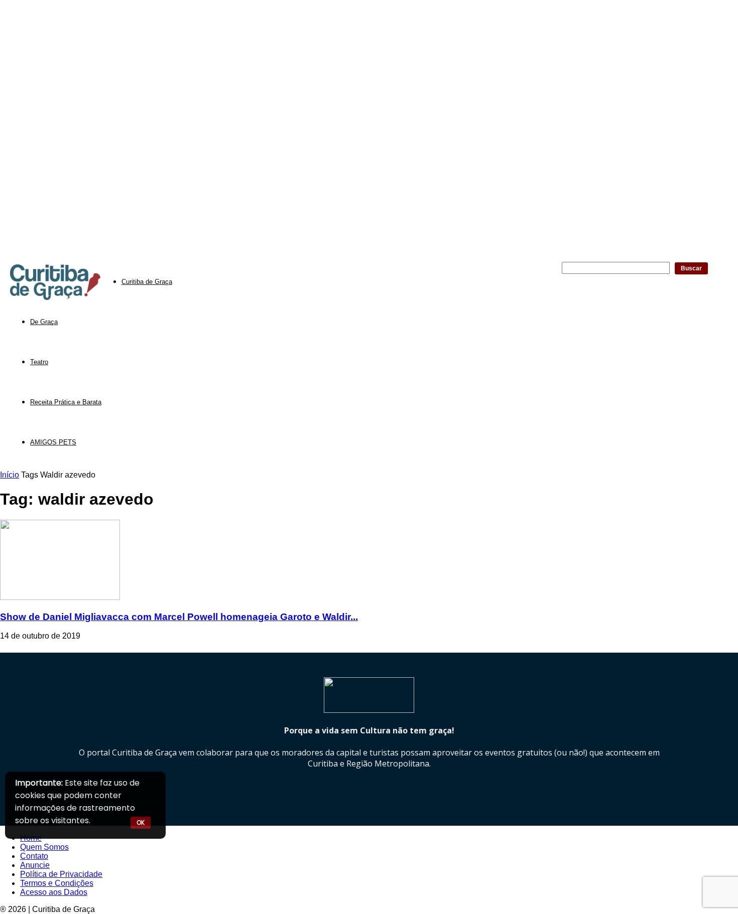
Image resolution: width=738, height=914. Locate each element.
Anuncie (35, 865)
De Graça (44, 322)
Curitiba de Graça (146, 281)
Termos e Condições (56, 883)
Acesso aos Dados (53, 892)
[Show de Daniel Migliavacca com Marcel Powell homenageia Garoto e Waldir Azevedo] (60, 597)
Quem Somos (44, 847)
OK (141, 822)
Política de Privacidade (61, 874)
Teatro (39, 362)
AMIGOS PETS (53, 442)
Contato (34, 856)
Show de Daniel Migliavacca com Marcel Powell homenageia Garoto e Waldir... (179, 617)
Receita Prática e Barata (65, 402)
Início (9, 475)
